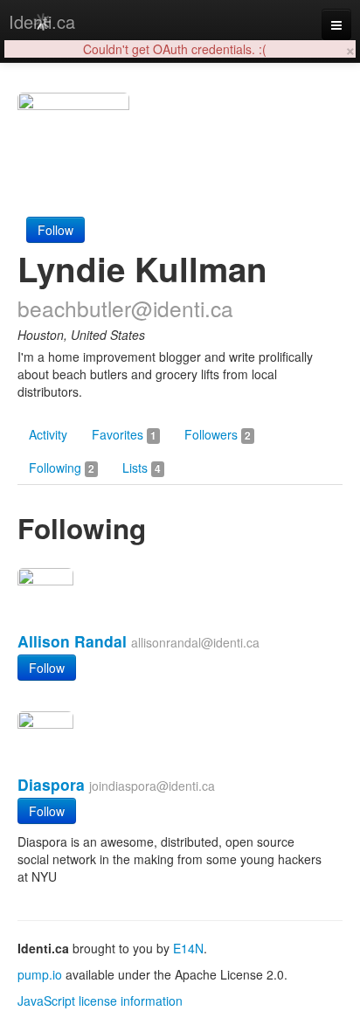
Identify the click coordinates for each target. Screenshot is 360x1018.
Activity (48, 434)
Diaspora (51, 784)
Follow (55, 230)
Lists (141, 467)
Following (61, 467)
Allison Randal (72, 641)
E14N (188, 948)
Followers (217, 434)
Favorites (124, 434)
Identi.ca (42, 21)
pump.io (39, 974)
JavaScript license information (100, 1000)
